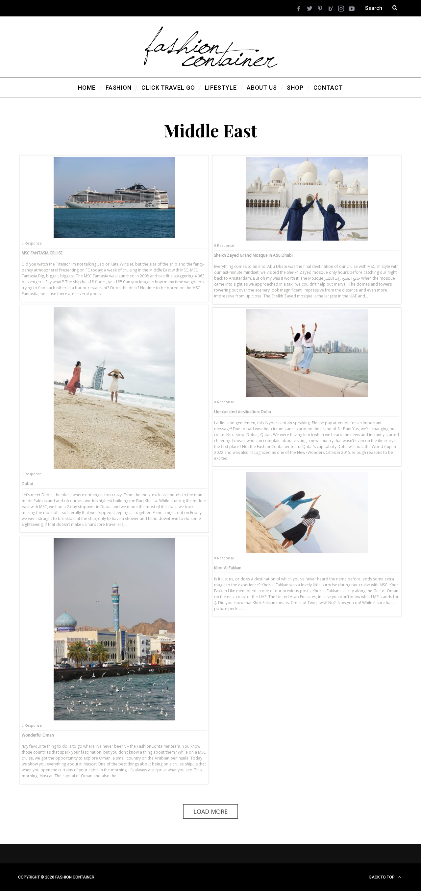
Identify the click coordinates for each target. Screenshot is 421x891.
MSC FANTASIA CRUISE (42, 253)
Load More (210, 811)
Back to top (382, 877)
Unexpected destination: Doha (242, 411)
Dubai (27, 483)
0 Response (32, 243)
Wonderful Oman (38, 735)
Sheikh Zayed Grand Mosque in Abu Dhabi (253, 255)
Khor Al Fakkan (227, 568)
